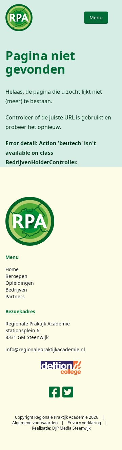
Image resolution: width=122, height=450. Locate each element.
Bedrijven (16, 289)
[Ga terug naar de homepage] (19, 17)
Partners (15, 296)
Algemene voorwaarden (35, 423)
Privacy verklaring (84, 423)
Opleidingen (19, 283)
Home (12, 269)
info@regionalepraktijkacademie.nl (45, 349)
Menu (96, 17)
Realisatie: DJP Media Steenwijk (61, 428)
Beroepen (16, 276)
